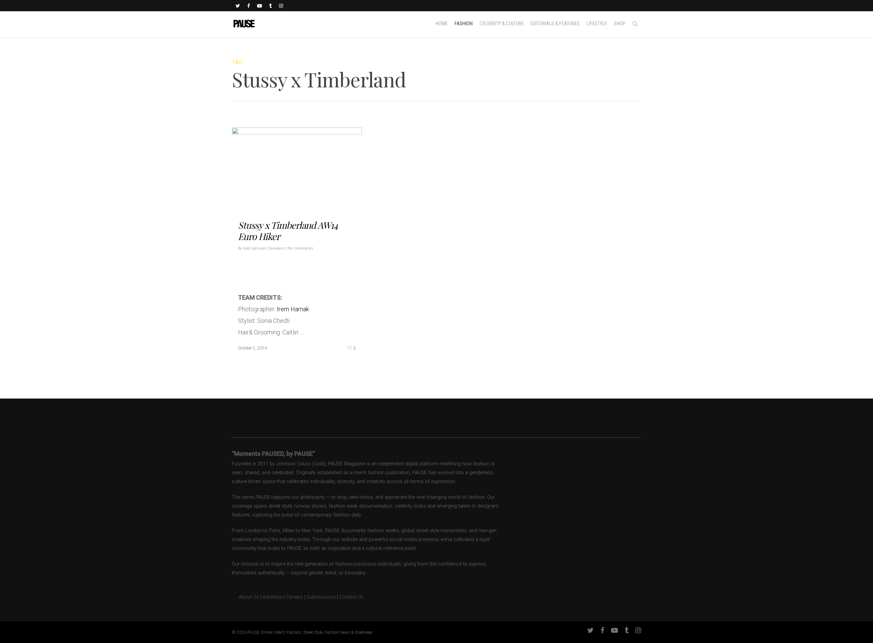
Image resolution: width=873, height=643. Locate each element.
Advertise (272, 597)
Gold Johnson (254, 248)
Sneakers (277, 248)
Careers (294, 597)
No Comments (300, 248)
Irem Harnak (293, 308)
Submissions (321, 597)
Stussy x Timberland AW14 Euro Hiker (288, 230)
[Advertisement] (318, 268)
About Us (245, 597)
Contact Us (351, 597)
